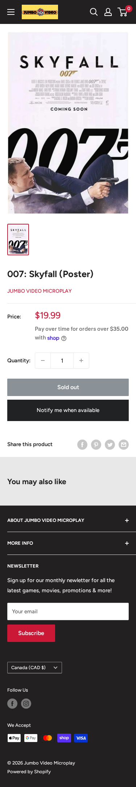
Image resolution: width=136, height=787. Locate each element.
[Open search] (94, 12)
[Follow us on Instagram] (26, 704)
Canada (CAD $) (28, 667)
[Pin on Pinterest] (96, 444)
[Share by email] (124, 444)
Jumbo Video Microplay (39, 291)
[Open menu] (11, 12)
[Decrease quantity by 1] (42, 360)
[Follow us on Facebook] (12, 704)
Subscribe (31, 633)
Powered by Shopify (29, 771)
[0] (122, 12)
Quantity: (18, 360)
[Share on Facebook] (82, 444)
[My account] (108, 12)
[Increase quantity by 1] (81, 360)
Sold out (68, 387)
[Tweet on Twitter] (110, 444)
